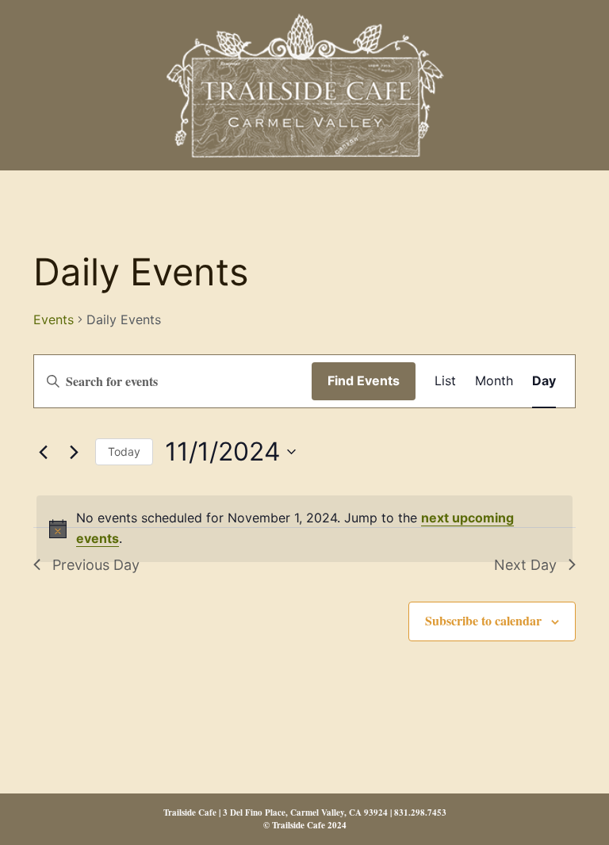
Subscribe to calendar (483, 620)
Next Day (525, 564)
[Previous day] (42, 451)
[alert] (304, 528)
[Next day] (73, 451)
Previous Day (96, 564)
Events (53, 319)
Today (124, 451)
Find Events (363, 380)
